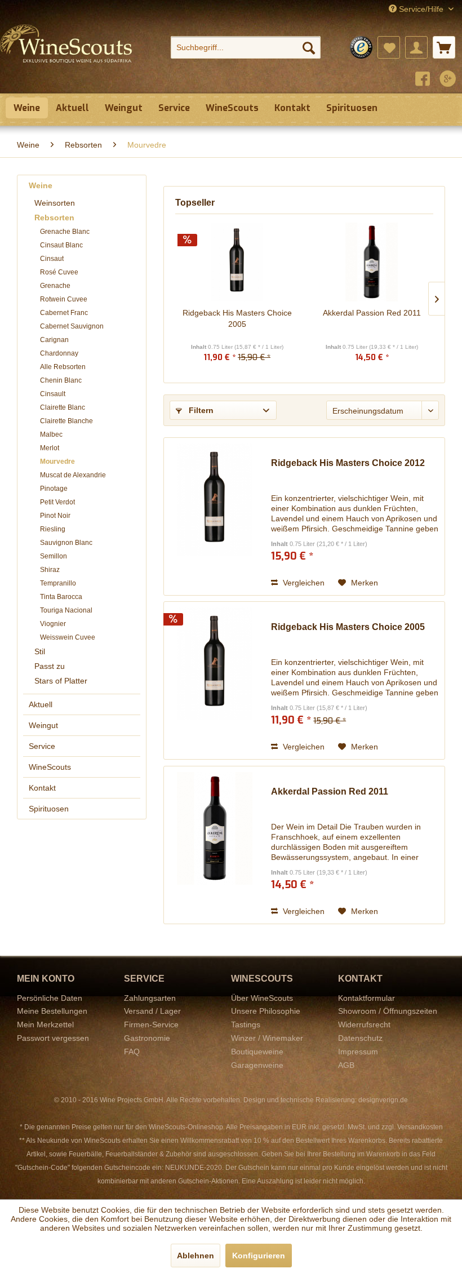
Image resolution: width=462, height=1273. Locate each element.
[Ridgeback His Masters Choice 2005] (237, 262)
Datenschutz (360, 1038)
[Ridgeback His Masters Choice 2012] (215, 516)
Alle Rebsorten (63, 367)
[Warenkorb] (444, 47)
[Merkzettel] (388, 47)
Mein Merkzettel (45, 1024)
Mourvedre (57, 461)
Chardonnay (59, 353)
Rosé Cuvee (59, 272)
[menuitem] (246, 47)
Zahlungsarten (150, 998)
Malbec (51, 434)
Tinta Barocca (61, 597)
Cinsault (52, 394)
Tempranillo (58, 583)
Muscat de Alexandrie (73, 475)
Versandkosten (420, 1127)
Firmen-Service (151, 1024)
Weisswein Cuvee (67, 637)
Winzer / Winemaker (267, 1038)
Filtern (200, 410)
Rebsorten (54, 217)
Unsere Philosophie (265, 1010)
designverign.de (383, 1100)
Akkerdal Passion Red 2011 (372, 312)
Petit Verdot (57, 502)
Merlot (49, 448)
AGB (346, 1065)
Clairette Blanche (66, 421)
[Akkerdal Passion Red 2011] (371, 262)
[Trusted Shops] (361, 47)
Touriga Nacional (66, 610)
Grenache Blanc (65, 232)
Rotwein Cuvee (63, 299)
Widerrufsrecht (364, 1024)
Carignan (54, 340)
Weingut (43, 725)
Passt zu (49, 666)
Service (42, 746)
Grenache (55, 286)
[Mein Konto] (416, 47)
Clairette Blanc (62, 407)
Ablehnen (195, 1255)
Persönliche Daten (49, 998)
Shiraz (50, 570)
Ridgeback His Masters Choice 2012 (348, 463)
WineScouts (50, 766)
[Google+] (447, 80)
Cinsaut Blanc (61, 245)
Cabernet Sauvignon (72, 326)
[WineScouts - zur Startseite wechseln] (66, 55)
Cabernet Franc (64, 313)
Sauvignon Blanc (66, 543)
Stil (39, 651)
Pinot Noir (55, 516)
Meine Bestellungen (52, 1010)
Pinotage (54, 489)
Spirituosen (49, 808)
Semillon (53, 556)
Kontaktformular (366, 998)
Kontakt (42, 787)
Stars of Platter (60, 680)
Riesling (52, 529)
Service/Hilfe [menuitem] (421, 9)
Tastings (245, 1024)
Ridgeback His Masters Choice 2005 (237, 318)
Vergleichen (303, 582)
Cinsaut (52, 259)
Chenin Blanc (61, 380)
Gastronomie (147, 1038)
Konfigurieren (258, 1255)
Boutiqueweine (257, 1051)
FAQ (132, 1051)
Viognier (53, 624)
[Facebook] (422, 80)
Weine (40, 185)
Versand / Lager (152, 1010)
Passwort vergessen (53, 1038)
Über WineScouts (262, 998)
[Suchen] (309, 47)
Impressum (358, 1051)
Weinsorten (54, 202)
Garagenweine (257, 1065)
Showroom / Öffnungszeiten (387, 1010)
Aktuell (40, 704)
